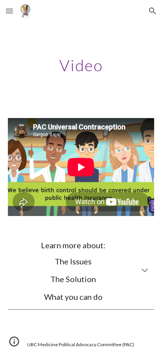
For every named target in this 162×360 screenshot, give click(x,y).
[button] (9, 11)
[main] (81, 65)
